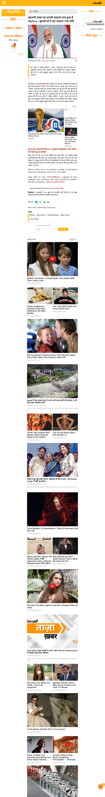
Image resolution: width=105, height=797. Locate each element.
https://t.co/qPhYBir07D (55, 182)
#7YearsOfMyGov (53, 177)
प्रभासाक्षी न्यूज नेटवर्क (34, 61)
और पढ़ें (20, 54)
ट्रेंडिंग (13, 19)
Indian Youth (65, 215)
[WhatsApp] (74, 42)
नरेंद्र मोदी (45, 84)
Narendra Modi (53, 215)
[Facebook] (74, 33)
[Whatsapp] (44, 203)
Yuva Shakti (34, 219)
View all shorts (96, 29)
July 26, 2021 (59, 188)
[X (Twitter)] (74, 38)
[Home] (31, 11)
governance (41, 215)
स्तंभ (91, 11)
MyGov (32, 215)
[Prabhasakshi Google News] (76, 61)
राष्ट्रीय (36, 11)
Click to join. (51, 207)
